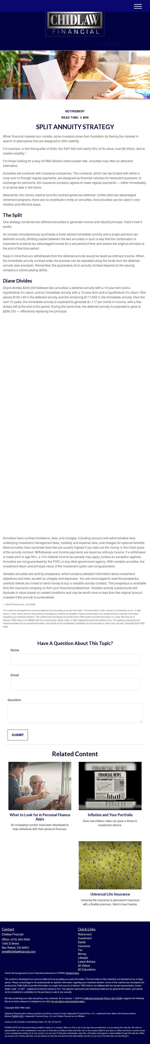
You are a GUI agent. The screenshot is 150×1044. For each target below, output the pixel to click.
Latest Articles (86, 961)
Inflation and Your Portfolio (110, 815)
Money (82, 954)
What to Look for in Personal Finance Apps (40, 817)
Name (15, 650)
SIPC (21, 1016)
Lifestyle (83, 958)
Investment (85, 938)
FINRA (15, 1016)
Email (15, 675)
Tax (80, 950)
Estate (82, 942)
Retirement (85, 934)
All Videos (84, 965)
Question (14, 700)
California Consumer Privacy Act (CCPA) (103, 998)
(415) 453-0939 (111, 44)
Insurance (84, 946)
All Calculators (87, 969)
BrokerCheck (72, 972)
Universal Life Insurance (110, 894)
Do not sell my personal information (68, 1001)
